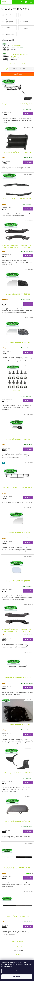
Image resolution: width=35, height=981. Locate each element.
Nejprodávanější (20, 69)
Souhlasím (16, 977)
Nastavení (17, 971)
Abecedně (30, 69)
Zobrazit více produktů (16, 63)
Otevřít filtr (17, 74)
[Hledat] (21, 2)
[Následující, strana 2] (17, 946)
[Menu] (31, 2)
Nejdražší (12, 69)
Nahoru (18, 954)
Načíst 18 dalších (17, 941)
